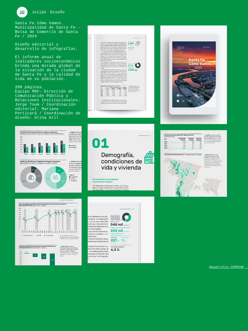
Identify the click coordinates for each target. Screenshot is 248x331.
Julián (39, 12)
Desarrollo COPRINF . (228, 267)
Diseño (57, 12)
